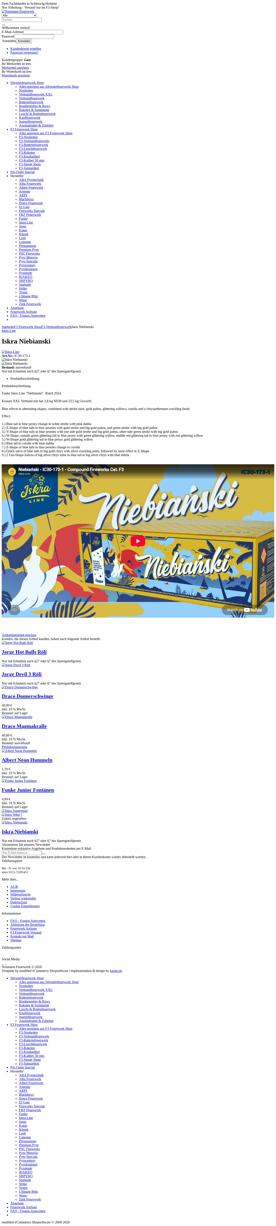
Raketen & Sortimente (34, 110)
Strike (23, 288)
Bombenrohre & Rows (34, 106)
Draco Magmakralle (24, 726)
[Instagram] (5, 963)
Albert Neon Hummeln (27, 760)
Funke (23, 218)
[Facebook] (2, 963)
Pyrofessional (28, 269)
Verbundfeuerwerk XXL (36, 94)
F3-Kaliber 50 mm (31, 160)
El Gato (24, 207)
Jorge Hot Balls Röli (24, 652)
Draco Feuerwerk (31, 203)
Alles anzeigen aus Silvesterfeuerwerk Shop (49, 86)
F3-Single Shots (30, 164)
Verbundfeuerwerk (31, 98)
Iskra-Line (26, 222)
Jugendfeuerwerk (30, 121)
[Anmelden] (43, 853)
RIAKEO (25, 277)
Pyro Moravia (28, 257)
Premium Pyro (29, 249)
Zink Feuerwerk (30, 304)
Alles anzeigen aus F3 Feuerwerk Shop (45, 133)
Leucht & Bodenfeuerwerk (37, 114)
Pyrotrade (25, 273)
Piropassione (27, 246)
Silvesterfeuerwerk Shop (27, 83)
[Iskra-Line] (10, 352)
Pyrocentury (27, 265)
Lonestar (25, 242)
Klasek (23, 234)
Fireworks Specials (32, 211)
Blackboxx (26, 199)
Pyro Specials (28, 261)
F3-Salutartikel (29, 168)
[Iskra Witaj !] (12, 814)
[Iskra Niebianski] (14, 822)
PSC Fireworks (29, 253)
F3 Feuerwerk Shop (24, 129)
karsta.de (116, 971)
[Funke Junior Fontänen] (19, 781)
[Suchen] (3, 25)
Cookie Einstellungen (25, 906)
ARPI (23, 195)
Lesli (22, 238)
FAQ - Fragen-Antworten (27, 315)
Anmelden (24, 41)
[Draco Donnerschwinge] (20, 687)
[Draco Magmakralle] (17, 717)
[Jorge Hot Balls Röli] (17, 643)
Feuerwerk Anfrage (23, 312)
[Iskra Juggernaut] (15, 811)
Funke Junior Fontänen (28, 790)
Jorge (22, 226)
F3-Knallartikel (29, 156)
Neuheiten (26, 90)
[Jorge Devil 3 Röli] (16, 665)
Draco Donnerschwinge (27, 696)
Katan (23, 230)
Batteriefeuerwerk (31, 102)
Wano (23, 300)
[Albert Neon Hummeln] (19, 751)
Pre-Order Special (22, 172)
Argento (24, 191)
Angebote (17, 308)
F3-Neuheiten (28, 137)
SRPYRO (26, 281)
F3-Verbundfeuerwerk (34, 141)
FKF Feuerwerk (30, 215)
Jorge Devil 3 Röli (22, 674)
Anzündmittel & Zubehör (36, 125)
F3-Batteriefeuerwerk (33, 145)
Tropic (23, 292)
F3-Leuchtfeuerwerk (33, 149)
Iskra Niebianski (20, 831)
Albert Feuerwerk (31, 187)
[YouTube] (3, 963)
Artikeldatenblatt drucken (19, 635)
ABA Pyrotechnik (31, 180)
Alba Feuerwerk (30, 183)
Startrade (25, 284)
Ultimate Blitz (28, 296)
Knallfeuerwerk (29, 117)
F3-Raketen (27, 152)
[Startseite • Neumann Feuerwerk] (18, 11)
